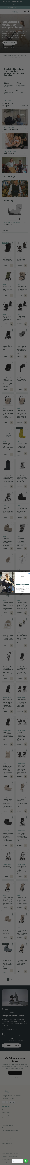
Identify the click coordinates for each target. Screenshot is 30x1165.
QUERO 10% (22, 584)
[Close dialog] (29, 573)
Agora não (22, 586)
